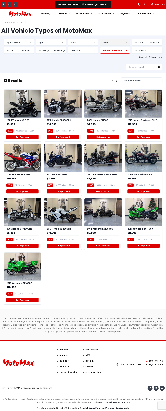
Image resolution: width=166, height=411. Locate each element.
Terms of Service (68, 372)
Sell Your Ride (82, 13)
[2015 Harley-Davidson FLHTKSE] (143, 115)
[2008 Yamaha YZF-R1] (22, 115)
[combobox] (19, 42)
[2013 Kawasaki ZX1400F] (22, 278)
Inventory (45, 13)
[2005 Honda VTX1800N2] (22, 224)
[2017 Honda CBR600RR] (63, 224)
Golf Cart (64, 360)
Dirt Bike (90, 360)
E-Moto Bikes (104, 13)
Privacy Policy (93, 372)
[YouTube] (15, 4)
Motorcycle (91, 349)
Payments (125, 13)
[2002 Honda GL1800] (103, 115)
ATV (87, 355)
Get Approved (22, 137)
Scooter (63, 355)
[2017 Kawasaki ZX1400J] (143, 224)
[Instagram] (9, 4)
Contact (89, 366)
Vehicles (63, 349)
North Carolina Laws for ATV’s (114, 402)
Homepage (9, 22)
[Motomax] (20, 13)
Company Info (144, 13)
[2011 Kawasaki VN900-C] (143, 170)
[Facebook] (3, 4)
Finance (63, 13)
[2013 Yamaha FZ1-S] (63, 170)
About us (64, 366)
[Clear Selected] (126, 50)
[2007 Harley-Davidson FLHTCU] (103, 170)
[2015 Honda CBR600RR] (22, 170)
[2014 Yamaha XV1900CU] (103, 224)
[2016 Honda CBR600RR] (63, 115)
